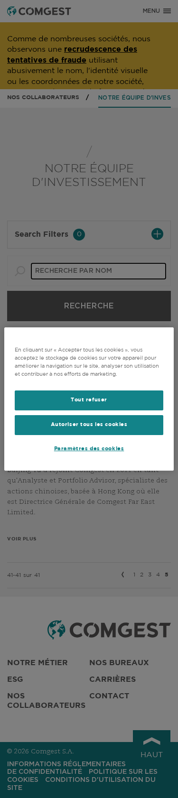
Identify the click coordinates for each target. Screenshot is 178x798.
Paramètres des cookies (89, 448)
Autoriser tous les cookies (89, 424)
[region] (88, 399)
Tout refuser (89, 400)
